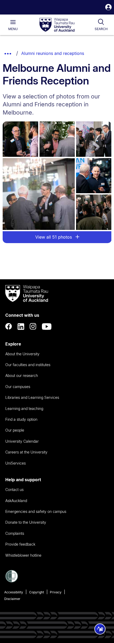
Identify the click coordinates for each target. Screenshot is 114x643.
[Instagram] (33, 326)
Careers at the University (26, 452)
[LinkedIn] (20, 326)
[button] (108, 8)
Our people (14, 430)
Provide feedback (20, 544)
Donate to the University (25, 522)
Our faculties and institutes (27, 364)
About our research (21, 375)
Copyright (36, 592)
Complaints (14, 533)
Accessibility (13, 592)
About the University (22, 354)
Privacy (56, 592)
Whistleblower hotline (23, 555)
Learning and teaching (24, 408)
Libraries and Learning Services (32, 397)
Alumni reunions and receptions (52, 53)
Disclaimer (12, 599)
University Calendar (22, 441)
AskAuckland (16, 500)
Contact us (14, 489)
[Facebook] (8, 326)
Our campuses (17, 386)
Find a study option (21, 419)
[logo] (57, 25)
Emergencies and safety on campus (35, 511)
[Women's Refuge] (11, 581)
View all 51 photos (54, 237)
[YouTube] (46, 326)
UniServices (15, 463)
